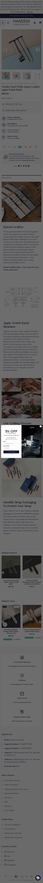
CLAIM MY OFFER (11, 451)
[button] (38, 878)
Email (4, 441)
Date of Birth (6, 445)
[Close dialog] (41, 426)
